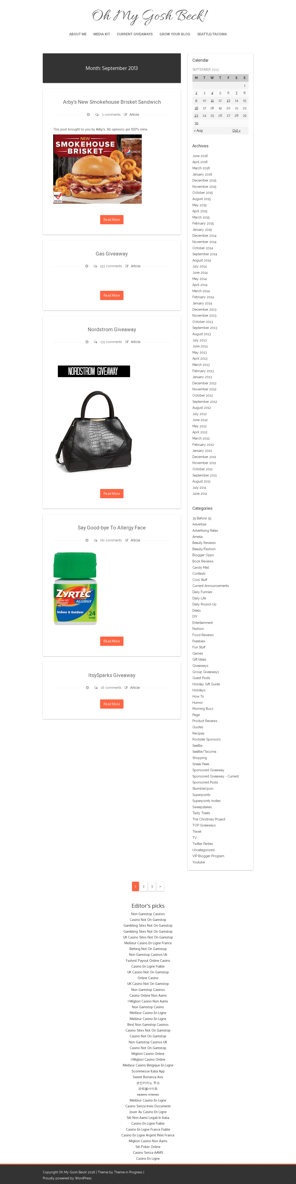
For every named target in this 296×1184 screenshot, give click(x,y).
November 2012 (204, 389)
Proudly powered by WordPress (67, 1178)
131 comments (111, 342)
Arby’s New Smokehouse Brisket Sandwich (112, 102)
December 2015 (204, 180)
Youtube (198, 862)
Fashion (198, 629)
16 (196, 108)
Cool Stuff (199, 580)
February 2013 (203, 371)
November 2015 (204, 186)
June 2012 (200, 420)
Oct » (236, 130)
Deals (196, 610)
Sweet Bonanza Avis (148, 1077)
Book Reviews (202, 561)
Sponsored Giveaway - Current (215, 776)
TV (194, 838)
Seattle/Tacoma (212, 34)
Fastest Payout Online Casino (148, 960)
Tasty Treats (201, 813)
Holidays (199, 690)
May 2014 (199, 279)
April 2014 (199, 285)
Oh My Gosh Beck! (148, 16)
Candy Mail (200, 567)
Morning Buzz (202, 708)
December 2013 (204, 309)
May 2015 (199, 205)
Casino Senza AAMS (148, 1152)
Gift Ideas (199, 659)
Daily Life (199, 598)
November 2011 (204, 463)
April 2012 (199, 432)
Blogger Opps (203, 555)
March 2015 (201, 217)
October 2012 (202, 395)
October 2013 (202, 322)
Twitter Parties (202, 844)
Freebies (198, 641)
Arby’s (100, 129)
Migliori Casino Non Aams (148, 1141)
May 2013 (199, 352)
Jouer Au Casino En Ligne (148, 1112)
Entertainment (202, 623)
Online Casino (148, 978)
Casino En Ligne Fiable (148, 966)
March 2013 (201, 365)
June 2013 (200, 346)
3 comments (111, 114)
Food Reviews (203, 635)
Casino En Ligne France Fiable (148, 1129)
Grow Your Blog (175, 34)
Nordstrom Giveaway (112, 329)
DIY (194, 616)
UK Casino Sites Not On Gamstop (148, 937)
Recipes (198, 733)
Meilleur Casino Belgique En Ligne (148, 1065)
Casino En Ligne (148, 1158)
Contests (199, 573)
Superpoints (201, 795)
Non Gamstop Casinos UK (148, 1042)
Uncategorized (203, 850)
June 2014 (200, 272)
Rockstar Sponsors (206, 739)
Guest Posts (201, 678)
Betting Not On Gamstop (148, 949)
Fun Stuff (198, 647)
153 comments (111, 266)
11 (212, 100)
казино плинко (148, 1094)
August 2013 (201, 334)
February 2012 (203, 444)
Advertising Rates (205, 530)
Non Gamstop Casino (148, 1007)
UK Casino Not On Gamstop (148, 972)
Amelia (197, 537)
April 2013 (199, 358)
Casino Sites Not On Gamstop (148, 1030)
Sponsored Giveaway (208, 770)
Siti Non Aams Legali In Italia (148, 1118)
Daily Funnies (202, 592)
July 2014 (199, 266)
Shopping (199, 758)
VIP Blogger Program (208, 856)
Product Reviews (204, 721)
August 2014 (201, 260)
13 (228, 100)
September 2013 (204, 328)
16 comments (111, 687)
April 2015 (199, 211)
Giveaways (200, 666)
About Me (77, 34)
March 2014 (201, 291)
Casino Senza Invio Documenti (148, 1106)
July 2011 (199, 487)
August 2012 (201, 408)
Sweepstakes (202, 807)
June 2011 (199, 493)
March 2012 (201, 438)
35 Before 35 (201, 518)
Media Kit (101, 34)
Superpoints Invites (206, 801)
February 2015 (203, 223)
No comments (111, 540)
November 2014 (204, 242)
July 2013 (199, 340)
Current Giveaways (135, 34)
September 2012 (204, 402)
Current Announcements (210, 586)
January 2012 (202, 450)
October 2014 (202, 248)
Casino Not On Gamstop (148, 920)
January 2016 (202, 174)
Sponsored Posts (205, 782)
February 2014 (203, 297)
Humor (197, 702)
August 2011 (201, 481)
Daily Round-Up (204, 604)
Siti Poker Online (148, 1147)
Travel (196, 831)
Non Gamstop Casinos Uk (148, 954)
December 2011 (204, 457)
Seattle (197, 745)
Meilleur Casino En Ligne (148, 1013)
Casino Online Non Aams (148, 995)
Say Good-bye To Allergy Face (112, 528)
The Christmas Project (208, 819)
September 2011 (204, 475)
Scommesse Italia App (148, 1071)
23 (196, 115)
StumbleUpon (202, 788)
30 (196, 123)
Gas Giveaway (112, 254)
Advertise (199, 524)
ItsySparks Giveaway (111, 675)
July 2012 (199, 414)
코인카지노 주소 (148, 1083)
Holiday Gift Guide (206, 684)
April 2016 (200, 162)
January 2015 (202, 229)
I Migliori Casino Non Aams (148, 1001)
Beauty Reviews (204, 543)
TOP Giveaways (204, 825)
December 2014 (204, 235)
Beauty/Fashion (204, 549)
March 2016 (201, 168)
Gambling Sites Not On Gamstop (148, 925)
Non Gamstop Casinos (148, 914)
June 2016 (200, 156)
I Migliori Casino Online (148, 1059)
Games (197, 653)
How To (198, 696)
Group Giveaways (205, 672)
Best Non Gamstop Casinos (148, 1024)
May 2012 (199, 426)
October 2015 (202, 192)
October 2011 (202, 469)
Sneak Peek (200, 764)
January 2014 (202, 303)
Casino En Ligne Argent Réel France (148, 1135)
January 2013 (202, 377)
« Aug (198, 130)
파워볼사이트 (148, 1088)
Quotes (197, 727)
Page (196, 715)
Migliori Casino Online (148, 1054)
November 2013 (204, 315)
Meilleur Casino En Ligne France (148, 943)
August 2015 (201, 199)
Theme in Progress (128, 1172)
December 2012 (204, 383)
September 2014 (204, 254)
